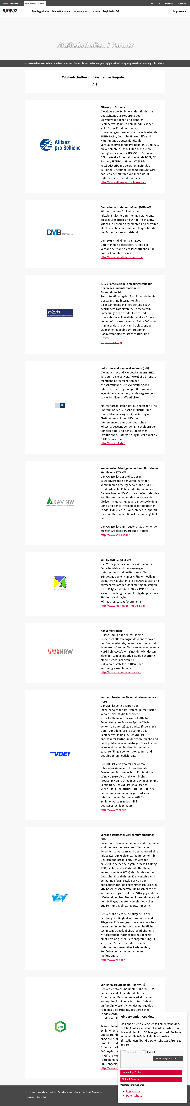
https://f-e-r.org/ (111, 342)
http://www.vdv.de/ (113, 959)
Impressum (169, 4)
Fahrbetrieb (12, 4)
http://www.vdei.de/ (113, 810)
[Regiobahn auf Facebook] (159, 3)
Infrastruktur (35, 4)
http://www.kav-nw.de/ (115, 535)
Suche (169, 11)
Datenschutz (182, 4)
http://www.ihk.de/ (113, 443)
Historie (95, 11)
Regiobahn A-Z (111, 11)
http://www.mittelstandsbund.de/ (122, 257)
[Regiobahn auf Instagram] (152, 3)
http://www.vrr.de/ (112, 1068)
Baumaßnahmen (60, 11)
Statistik (151, 1052)
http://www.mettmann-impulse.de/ (123, 605)
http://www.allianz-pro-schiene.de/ (123, 182)
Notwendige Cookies (132, 1072)
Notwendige (133, 1052)
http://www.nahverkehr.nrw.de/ (121, 672)
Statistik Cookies (130, 1079)
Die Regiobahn (40, 11)
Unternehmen (80, 11)
